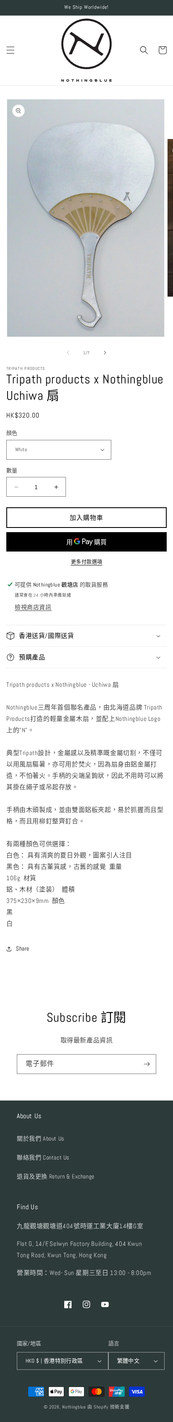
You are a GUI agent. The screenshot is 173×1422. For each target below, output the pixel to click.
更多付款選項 (86, 562)
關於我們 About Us (40, 1138)
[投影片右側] (105, 352)
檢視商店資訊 (33, 607)
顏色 (12, 433)
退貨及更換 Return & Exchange (55, 1176)
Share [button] (22, 948)
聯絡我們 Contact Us (43, 1157)
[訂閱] (146, 1064)
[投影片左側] (68, 352)
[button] (10, 50)
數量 (12, 470)
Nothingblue (74, 1407)
